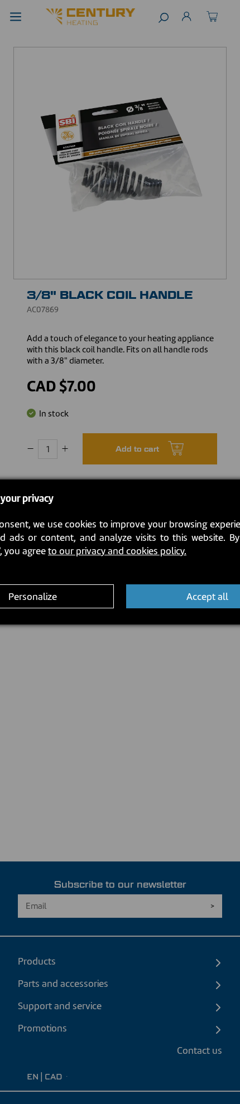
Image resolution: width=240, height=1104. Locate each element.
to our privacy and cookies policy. (117, 551)
